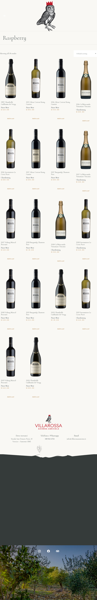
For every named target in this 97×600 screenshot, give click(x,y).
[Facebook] (48, 551)
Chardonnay (81, 110)
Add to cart (10, 118)
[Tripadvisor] (57, 551)
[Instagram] (39, 551)
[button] (4, 15)
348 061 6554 (49, 439)
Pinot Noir (5, 107)
